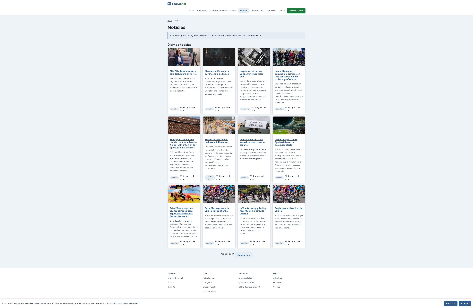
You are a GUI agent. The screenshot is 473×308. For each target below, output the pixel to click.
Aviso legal (277, 278)
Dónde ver (271, 10)
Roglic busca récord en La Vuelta (289, 209)
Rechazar (450, 303)
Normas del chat (245, 278)
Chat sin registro (210, 287)
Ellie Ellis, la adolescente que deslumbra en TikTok (183, 72)
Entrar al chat (296, 10)
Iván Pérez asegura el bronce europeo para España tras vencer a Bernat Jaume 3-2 (181, 212)
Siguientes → (243, 255)
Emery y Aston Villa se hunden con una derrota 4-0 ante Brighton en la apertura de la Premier (183, 143)
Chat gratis (202, 10)
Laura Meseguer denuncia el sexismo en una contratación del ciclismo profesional (287, 75)
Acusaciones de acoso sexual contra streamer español (252, 142)
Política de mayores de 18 (249, 287)
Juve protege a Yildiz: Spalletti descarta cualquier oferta (286, 142)
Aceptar (464, 303)
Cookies (276, 287)
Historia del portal (175, 278)
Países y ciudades (219, 10)
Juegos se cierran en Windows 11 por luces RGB (251, 74)
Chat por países (209, 291)
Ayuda (282, 10)
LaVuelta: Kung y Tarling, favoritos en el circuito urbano (253, 211)
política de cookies (130, 303)
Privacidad (277, 282)
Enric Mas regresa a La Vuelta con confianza (217, 209)
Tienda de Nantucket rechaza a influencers (216, 141)
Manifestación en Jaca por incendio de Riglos (217, 72)
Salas (191, 10)
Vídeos (233, 10)
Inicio (170, 20)
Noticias (243, 10)
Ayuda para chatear (246, 282)
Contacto (171, 287)
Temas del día (257, 10)
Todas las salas (209, 278)
